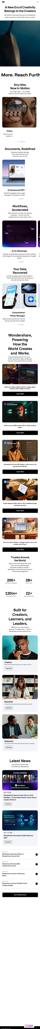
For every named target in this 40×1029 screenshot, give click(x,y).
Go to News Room (20, 895)
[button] (17, 141)
